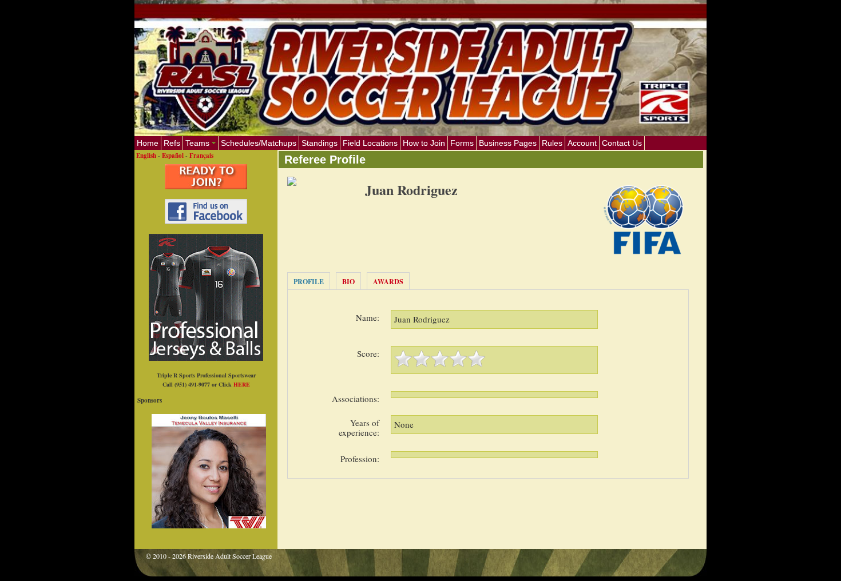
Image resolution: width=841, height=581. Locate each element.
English (146, 155)
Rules (552, 143)
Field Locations (370, 143)
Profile (308, 281)
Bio (348, 281)
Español (173, 155)
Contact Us (622, 143)
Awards (388, 281)
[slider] (440, 358)
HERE (241, 384)
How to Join (424, 143)
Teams (197, 143)
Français (201, 155)
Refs (172, 143)
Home (147, 143)
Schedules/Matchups (258, 143)
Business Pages (508, 143)
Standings (320, 143)
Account (582, 143)
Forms (462, 143)
